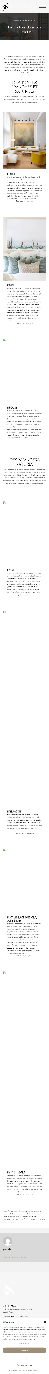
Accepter (24, 1350)
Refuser (24, 1358)
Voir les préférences (24, 1365)
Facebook (6, 1257)
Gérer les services (24, 1344)
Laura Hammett (29, 1194)
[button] (45, 1322)
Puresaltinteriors (29, 323)
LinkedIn (23, 1257)
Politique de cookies (15, 1371)
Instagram (15, 1257)
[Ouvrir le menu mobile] (42, 7)
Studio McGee (29, 956)
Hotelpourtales (29, 201)
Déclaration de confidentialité (30, 1371)
